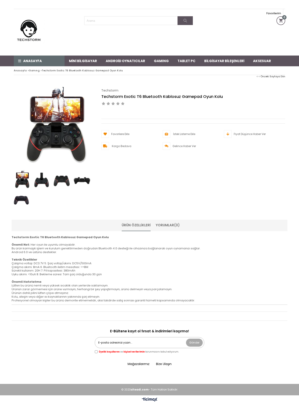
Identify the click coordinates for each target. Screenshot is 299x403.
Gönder (194, 342)
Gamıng (161, 61)
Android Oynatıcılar (125, 61)
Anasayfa (32, 61)
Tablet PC (186, 61)
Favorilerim (273, 13)
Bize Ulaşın (164, 364)
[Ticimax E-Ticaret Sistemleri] (149, 400)
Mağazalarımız (139, 364)
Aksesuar (262, 61)
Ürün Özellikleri (136, 225)
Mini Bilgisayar (83, 61)
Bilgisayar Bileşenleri (224, 61)
